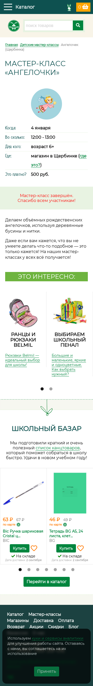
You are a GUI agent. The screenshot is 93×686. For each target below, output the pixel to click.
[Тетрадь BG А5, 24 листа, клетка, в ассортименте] (69, 493)
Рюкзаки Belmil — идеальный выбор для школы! (22, 360)
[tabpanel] (23, 329)
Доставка (43, 620)
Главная (11, 45)
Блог (73, 626)
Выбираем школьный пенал (69, 339)
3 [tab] (38, 570)
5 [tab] (55, 570)
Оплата (66, 620)
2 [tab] (51, 389)
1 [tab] (42, 389)
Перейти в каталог (47, 581)
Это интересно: (46, 276)
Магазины (18, 620)
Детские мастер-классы (39, 45)
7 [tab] (73, 570)
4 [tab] (46, 570)
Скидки (56, 626)
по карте (9, 524)
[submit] (78, 25)
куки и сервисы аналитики (57, 638)
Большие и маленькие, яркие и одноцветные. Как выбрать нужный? (69, 364)
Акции (36, 626)
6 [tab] (64, 570)
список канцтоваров (58, 447)
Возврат (16, 626)
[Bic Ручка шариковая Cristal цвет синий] (23, 493)
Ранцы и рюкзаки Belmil (23, 339)
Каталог (15, 614)
